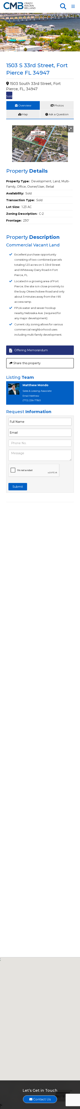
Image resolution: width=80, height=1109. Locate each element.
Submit (18, 487)
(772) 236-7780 (32, 400)
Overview (24, 105)
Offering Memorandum (31, 350)
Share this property (27, 363)
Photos (59, 105)
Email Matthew (31, 395)
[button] (70, 129)
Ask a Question (58, 114)
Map (24, 114)
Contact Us (41, 1099)
